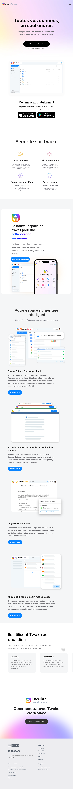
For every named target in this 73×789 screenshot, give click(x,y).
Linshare (40, 759)
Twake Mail (41, 748)
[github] (18, 751)
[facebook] (15, 751)
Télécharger (11, 778)
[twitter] (9, 751)
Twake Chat (41, 753)
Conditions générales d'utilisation (17, 769)
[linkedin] (12, 751)
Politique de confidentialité (15, 767)
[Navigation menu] (70, 4)
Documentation (12, 775)
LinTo (39, 756)
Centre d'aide (11, 772)
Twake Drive (41, 751)
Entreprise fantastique (44, 767)
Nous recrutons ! (43, 769)
